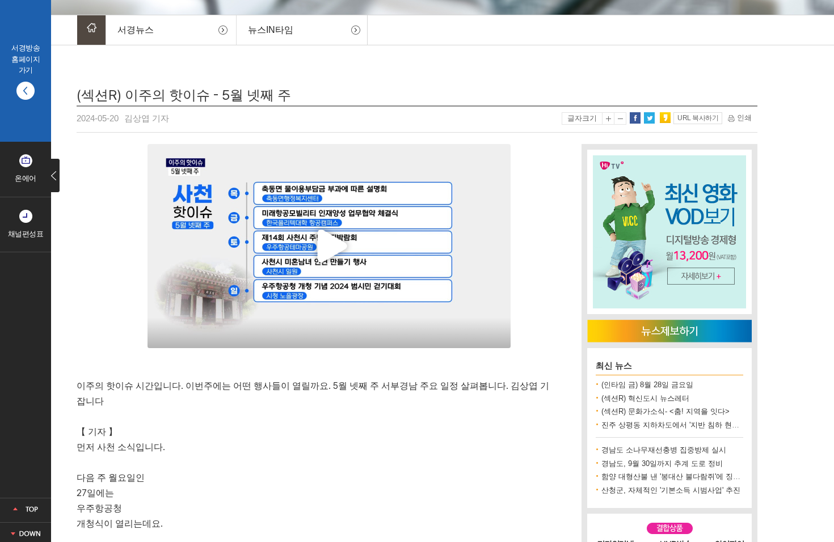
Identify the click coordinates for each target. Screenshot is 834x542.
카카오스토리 (665, 118)
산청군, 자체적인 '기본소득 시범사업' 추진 (670, 490)
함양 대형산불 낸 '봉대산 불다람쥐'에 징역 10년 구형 (688, 476)
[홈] (91, 30)
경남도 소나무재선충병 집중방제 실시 (663, 450)
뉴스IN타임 (270, 30)
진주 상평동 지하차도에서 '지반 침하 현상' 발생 (679, 425)
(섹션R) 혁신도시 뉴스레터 (645, 398)
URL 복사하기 (697, 118)
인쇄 (743, 117)
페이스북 (635, 118)
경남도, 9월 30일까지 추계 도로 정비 (662, 463)
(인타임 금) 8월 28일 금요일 (647, 384)
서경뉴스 (135, 30)
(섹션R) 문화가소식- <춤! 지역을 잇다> (665, 411)
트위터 (649, 118)
